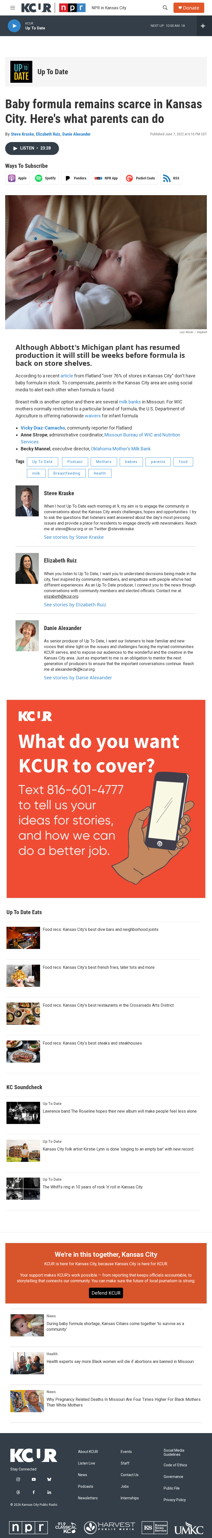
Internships (130, 1498)
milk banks (130, 401)
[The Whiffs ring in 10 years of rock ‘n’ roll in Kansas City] (23, 1189)
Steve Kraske (22, 134)
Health (100, 473)
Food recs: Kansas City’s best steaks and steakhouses (92, 1043)
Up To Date (52, 72)
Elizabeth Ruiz (48, 134)
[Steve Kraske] (27, 500)
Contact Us (130, 1475)
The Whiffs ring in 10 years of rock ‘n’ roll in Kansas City (93, 1187)
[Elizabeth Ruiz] (27, 568)
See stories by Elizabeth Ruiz (75, 604)
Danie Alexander (76, 134)
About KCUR (88, 1452)
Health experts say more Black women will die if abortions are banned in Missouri (120, 1361)
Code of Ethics (175, 1465)
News (51, 1316)
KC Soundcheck (24, 1087)
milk (36, 473)
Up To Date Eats (24, 912)
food (183, 462)
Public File (172, 1488)
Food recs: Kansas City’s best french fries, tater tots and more (99, 967)
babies (131, 462)
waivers (93, 415)
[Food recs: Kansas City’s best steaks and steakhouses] (23, 1051)
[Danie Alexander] (27, 635)
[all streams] (204, 25)
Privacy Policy (175, 1500)
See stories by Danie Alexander (78, 677)
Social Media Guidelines (174, 1453)
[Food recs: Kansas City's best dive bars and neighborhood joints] (23, 938)
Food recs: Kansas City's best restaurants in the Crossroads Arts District (108, 1005)
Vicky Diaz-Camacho (43, 428)
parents (158, 462)
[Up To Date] (21, 72)
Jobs (125, 1487)
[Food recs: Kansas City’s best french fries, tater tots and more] (23, 976)
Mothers (104, 462)
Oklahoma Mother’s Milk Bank (121, 448)
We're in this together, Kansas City (106, 1254)
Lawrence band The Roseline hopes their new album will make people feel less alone (120, 1111)
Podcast (75, 462)
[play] (14, 26)
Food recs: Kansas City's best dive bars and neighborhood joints (100, 929)
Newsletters (88, 1498)
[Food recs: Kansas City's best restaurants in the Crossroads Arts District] (23, 1014)
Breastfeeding (67, 473)
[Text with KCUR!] (106, 799)
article (66, 375)
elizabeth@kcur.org (61, 596)
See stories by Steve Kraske (74, 537)
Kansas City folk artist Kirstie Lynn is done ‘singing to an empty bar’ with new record (118, 1149)
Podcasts (85, 1487)
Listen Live (86, 1463)
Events (126, 1452)
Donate (191, 8)
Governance (173, 1477)
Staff (125, 1463)
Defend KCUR (106, 1293)
